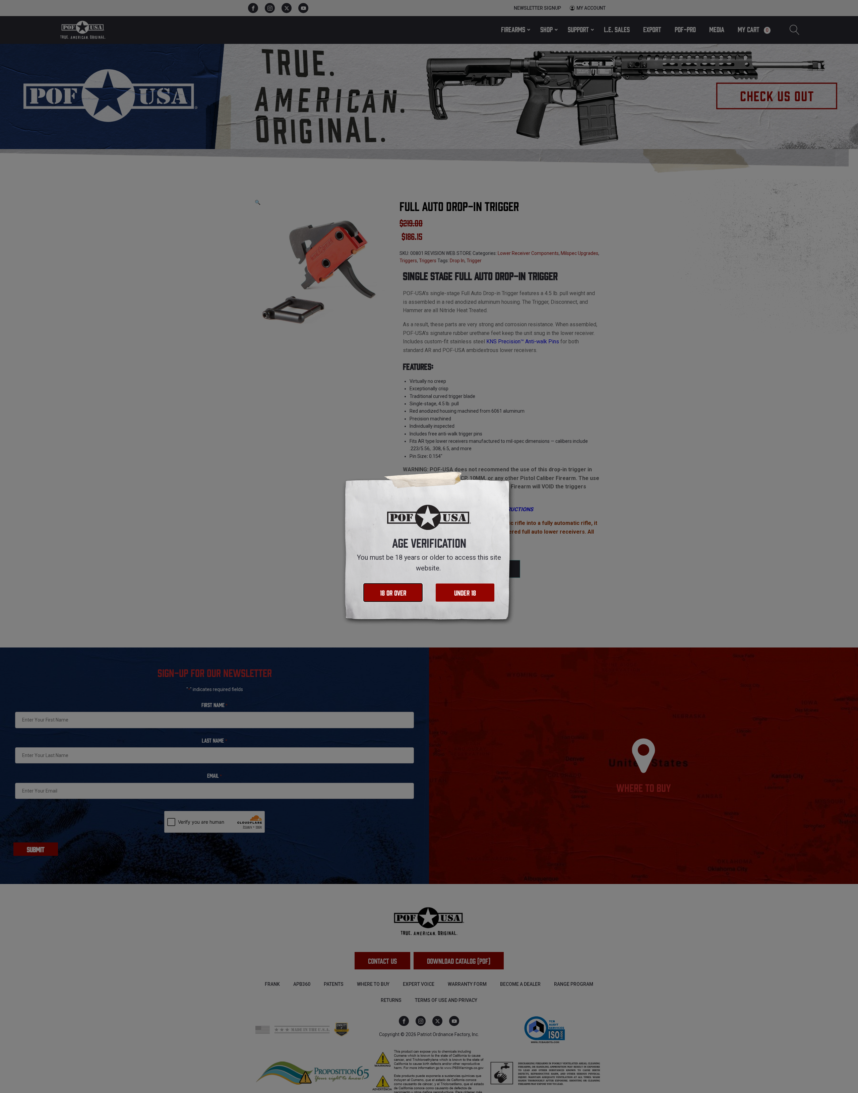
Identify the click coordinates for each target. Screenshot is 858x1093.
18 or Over (393, 592)
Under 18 (465, 592)
